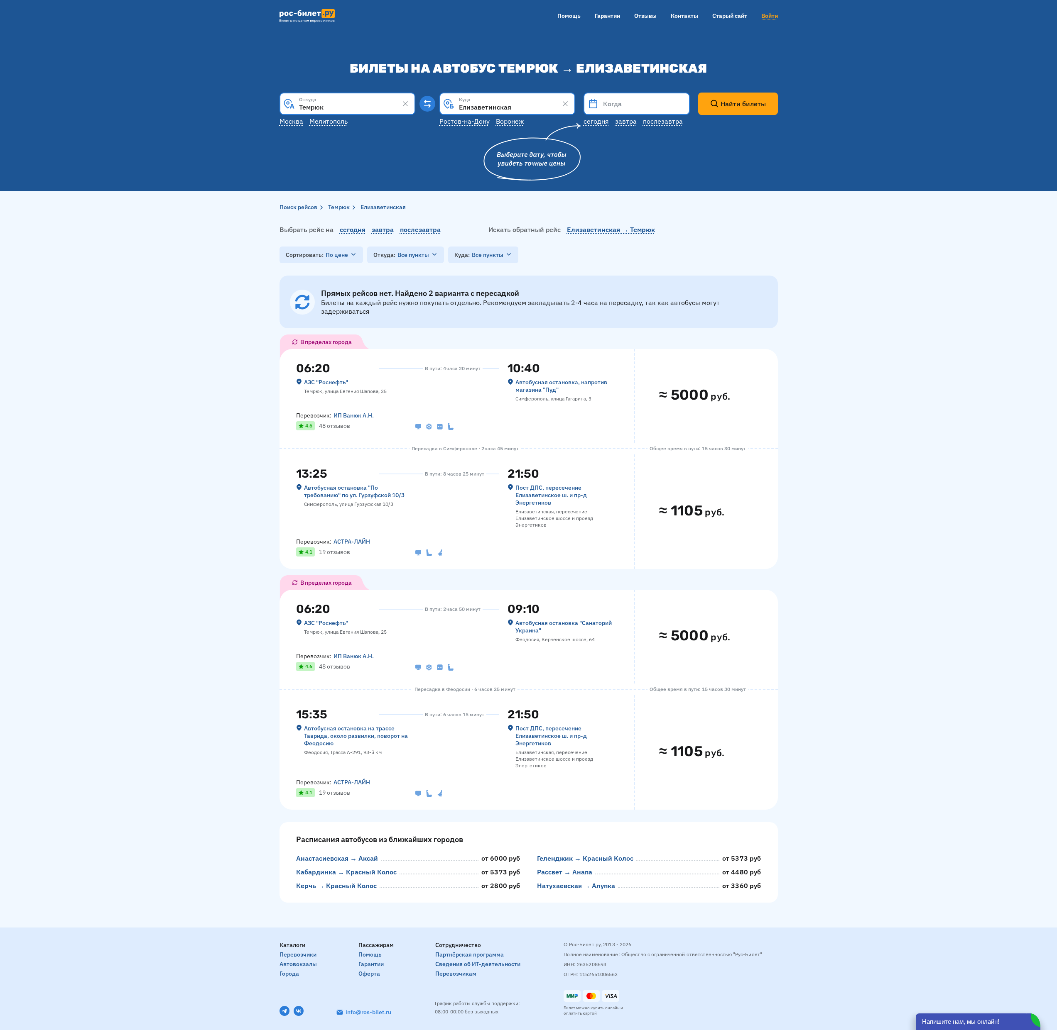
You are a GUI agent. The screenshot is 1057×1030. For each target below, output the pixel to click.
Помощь (569, 16)
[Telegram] (284, 1011)
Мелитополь (328, 121)
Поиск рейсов (298, 207)
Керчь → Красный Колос (336, 885)
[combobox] (347, 104)
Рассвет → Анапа (564, 872)
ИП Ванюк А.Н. (354, 415)
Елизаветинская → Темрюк (611, 229)
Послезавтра (663, 121)
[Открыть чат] (978, 1021)
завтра (383, 229)
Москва (291, 121)
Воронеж (510, 121)
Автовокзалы (298, 964)
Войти (769, 16)
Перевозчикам (455, 973)
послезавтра (420, 229)
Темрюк (339, 207)
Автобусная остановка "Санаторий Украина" (563, 626)
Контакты (684, 16)
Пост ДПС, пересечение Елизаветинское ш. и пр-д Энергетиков (551, 495)
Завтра (626, 121)
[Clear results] (405, 103)
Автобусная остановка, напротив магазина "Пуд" (561, 385)
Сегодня (596, 121)
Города (289, 973)
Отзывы (645, 16)
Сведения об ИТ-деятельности (477, 964)
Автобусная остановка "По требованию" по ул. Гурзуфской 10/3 (354, 491)
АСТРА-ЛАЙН (352, 541)
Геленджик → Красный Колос (585, 858)
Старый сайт (729, 16)
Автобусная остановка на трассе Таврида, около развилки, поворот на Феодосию (356, 736)
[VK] (299, 1011)
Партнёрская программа (469, 954)
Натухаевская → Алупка (576, 885)
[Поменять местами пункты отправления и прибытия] (427, 104)
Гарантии (607, 16)
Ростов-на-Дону (464, 121)
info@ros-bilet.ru (368, 1012)
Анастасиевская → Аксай (337, 858)
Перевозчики (298, 954)
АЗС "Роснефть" (326, 382)
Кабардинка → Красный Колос (346, 872)
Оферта (369, 973)
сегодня (352, 229)
